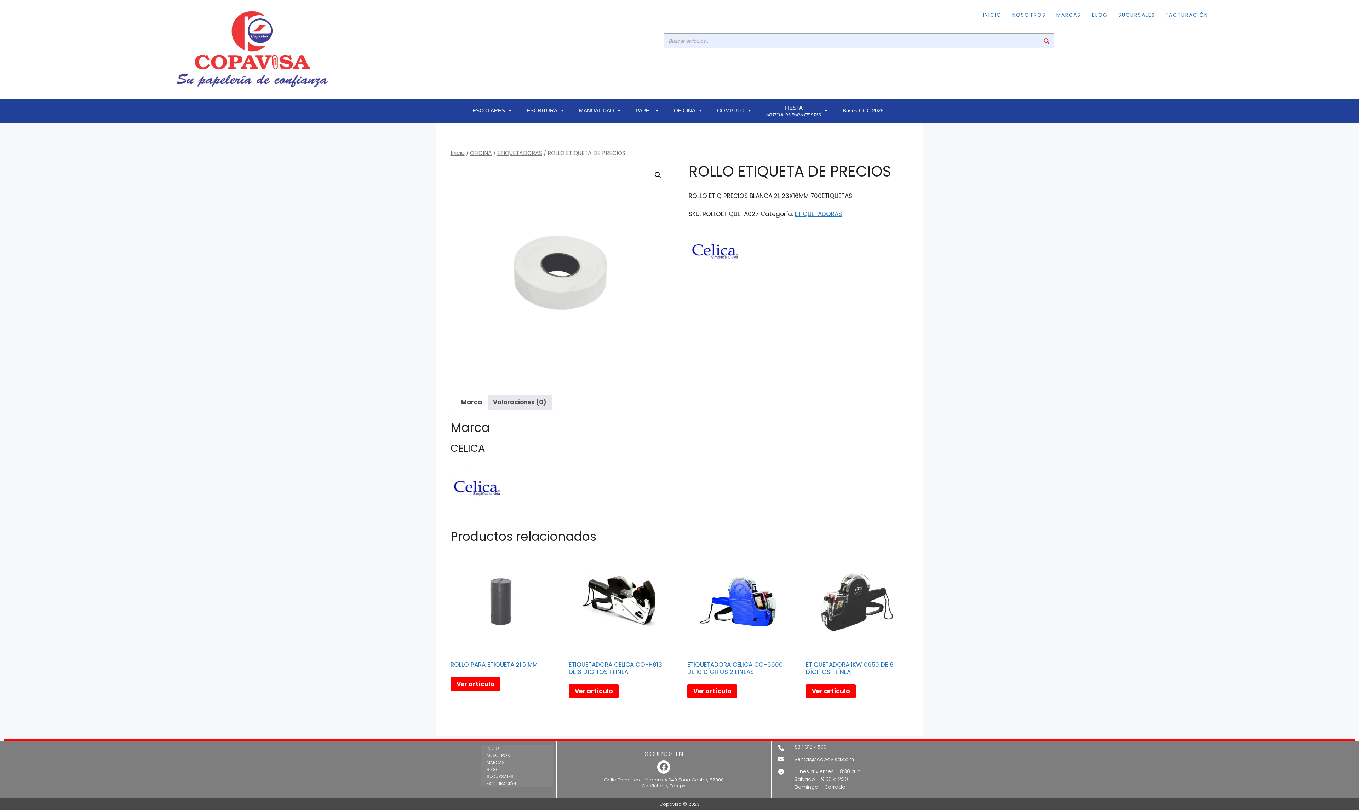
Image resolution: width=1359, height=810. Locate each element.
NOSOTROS (1029, 14)
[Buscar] (1046, 41)
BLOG (1100, 14)
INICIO (992, 14)
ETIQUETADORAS (519, 153)
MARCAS (1068, 14)
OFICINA (684, 111)
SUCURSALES (1136, 14)
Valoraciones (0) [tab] (519, 402)
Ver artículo (475, 684)
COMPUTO (731, 111)
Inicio (458, 153)
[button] (658, 175)
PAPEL (644, 111)
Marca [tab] (471, 402)
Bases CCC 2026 (863, 111)
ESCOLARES (488, 111)
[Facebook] (663, 767)
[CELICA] (715, 253)
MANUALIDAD (596, 111)
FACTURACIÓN (1187, 14)
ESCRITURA (542, 111)
